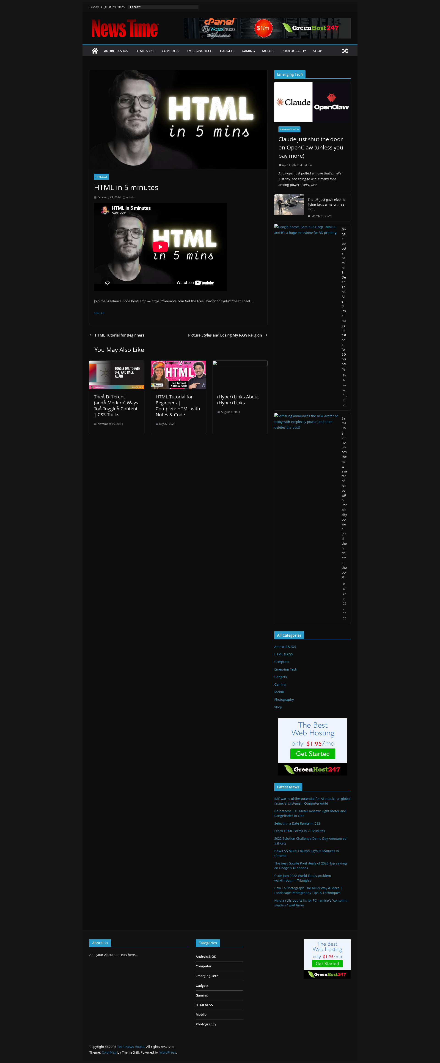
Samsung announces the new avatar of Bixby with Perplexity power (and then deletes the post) (344, 497)
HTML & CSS (144, 51)
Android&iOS (206, 956)
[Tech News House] (94, 50)
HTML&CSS (101, 176)
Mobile (268, 51)
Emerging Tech (200, 51)
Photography (294, 51)
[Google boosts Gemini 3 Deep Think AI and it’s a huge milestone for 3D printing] (306, 317)
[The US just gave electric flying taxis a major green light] (289, 207)
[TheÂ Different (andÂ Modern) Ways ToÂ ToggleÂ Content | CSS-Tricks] (116, 363)
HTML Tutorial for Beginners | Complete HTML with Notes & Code (178, 406)
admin (130, 197)
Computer (170, 51)
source (99, 312)
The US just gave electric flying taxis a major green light (327, 204)
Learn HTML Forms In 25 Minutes (299, 831)
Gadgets (227, 51)
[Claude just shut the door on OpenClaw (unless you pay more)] (312, 102)
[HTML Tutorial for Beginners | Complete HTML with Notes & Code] (178, 363)
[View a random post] (345, 50)
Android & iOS (116, 51)
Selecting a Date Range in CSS (297, 823)
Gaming (248, 51)
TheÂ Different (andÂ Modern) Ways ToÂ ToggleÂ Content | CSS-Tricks (116, 406)
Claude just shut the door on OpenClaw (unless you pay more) (310, 147)
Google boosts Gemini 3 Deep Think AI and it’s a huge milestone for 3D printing (344, 299)
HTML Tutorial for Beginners (119, 335)
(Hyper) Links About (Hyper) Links (238, 400)
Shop (317, 51)
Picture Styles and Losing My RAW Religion (225, 335)
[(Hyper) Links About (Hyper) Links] (240, 363)
